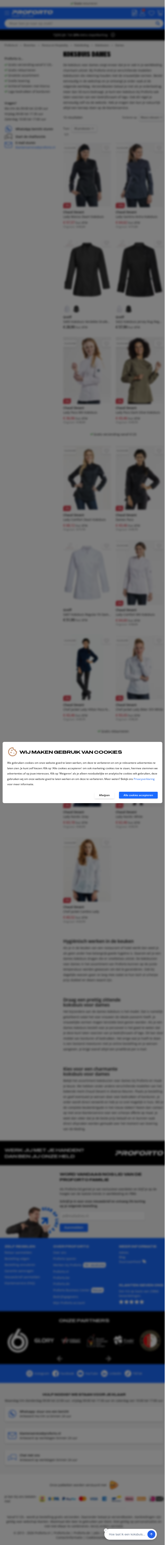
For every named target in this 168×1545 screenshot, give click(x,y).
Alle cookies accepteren (138, 795)
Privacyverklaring (144, 779)
